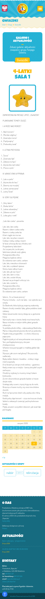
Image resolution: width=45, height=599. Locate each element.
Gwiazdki (22, 60)
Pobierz (4, 528)
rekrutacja (32, 473)
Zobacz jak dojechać (8, 581)
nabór (10, 473)
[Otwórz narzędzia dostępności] (4, 594)
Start (4, 25)
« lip (3, 457)
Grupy (10, 25)
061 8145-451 (9, 574)
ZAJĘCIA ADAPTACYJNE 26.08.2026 (15, 549)
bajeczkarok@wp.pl (13, 579)
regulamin (19, 472)
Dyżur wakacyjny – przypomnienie (13, 541)
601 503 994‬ (18, 576)
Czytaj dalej (6, 521)
